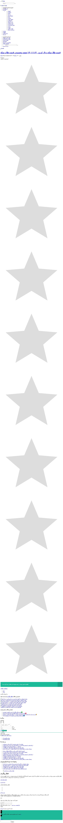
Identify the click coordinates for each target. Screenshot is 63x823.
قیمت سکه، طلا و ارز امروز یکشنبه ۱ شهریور (12, 712)
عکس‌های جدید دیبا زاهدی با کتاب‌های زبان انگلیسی (10, 707)
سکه (4, 691)
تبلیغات (4, 32)
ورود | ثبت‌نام (5, 46)
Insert (13, 821)
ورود (1, 806)
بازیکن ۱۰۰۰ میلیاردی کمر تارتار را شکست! (12, 746)
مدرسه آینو (2, 792)
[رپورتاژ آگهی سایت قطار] (5, 735)
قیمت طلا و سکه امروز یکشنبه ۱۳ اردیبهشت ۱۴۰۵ (13, 715)
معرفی (4, 31)
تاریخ (9, 17)
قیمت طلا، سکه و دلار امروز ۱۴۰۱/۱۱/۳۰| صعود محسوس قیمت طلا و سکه (30, 52)
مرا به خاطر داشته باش (5, 805)
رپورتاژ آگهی (5, 33)
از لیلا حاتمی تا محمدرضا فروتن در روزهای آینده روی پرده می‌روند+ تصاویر (18, 745)
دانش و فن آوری (11, 25)
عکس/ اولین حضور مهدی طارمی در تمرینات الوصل (10, 704)
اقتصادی (2, 48)
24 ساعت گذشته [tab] (6, 739)
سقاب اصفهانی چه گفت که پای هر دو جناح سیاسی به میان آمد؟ (13, 700)
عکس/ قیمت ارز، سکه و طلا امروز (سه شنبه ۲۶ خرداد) (14, 713)
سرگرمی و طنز (11, 29)
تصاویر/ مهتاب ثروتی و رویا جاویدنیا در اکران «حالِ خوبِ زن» (15, 752)
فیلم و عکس (10, 28)
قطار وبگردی (10, 696)
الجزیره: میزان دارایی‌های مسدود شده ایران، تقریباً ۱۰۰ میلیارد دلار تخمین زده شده (19, 714)
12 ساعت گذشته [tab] (6, 738)
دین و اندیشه (10, 21)
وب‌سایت (14, 729)
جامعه (9, 13)
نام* (13, 726)
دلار (3, 690)
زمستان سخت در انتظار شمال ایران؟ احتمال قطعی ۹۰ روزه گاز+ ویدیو (17, 748)
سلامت (9, 18)
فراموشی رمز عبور (16, 805)
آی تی (9, 26)
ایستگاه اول (5, 8)
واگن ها (4, 10)
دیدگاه (15, 55)
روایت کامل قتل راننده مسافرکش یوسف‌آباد (12, 755)
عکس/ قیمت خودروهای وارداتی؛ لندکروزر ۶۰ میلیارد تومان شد (13, 702)
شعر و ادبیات (10, 24)
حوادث (9, 27)
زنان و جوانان (10, 22)
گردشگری (10, 20)
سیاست (9, 12)
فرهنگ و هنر (10, 15)
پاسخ (2, 819)
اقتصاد (9, 11)
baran (1, 55)
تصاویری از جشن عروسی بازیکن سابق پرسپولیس (13, 744)
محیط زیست (10, 19)
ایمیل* (13, 728)
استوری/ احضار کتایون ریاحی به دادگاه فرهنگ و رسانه (14, 751)
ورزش (9, 14)
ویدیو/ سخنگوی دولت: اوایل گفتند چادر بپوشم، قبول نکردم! (15, 768)
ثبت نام (4, 34)
